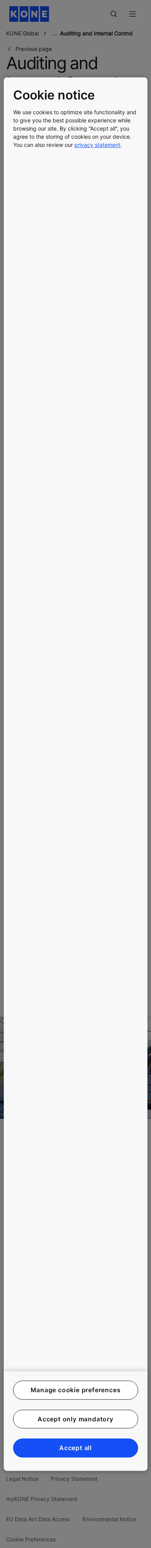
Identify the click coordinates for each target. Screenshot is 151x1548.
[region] (76, 774)
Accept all (75, 1448)
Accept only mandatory (75, 1419)
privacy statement (97, 144)
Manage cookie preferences (76, 1390)
